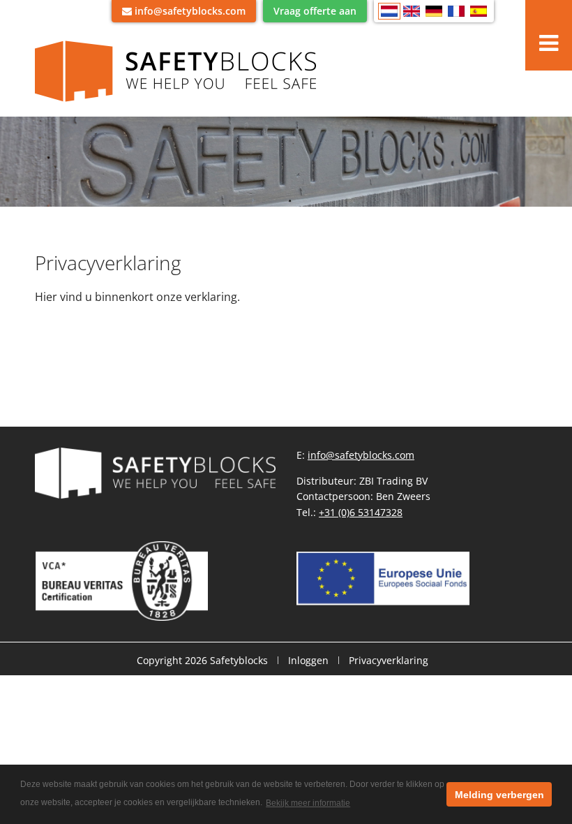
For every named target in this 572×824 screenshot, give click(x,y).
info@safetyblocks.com (361, 455)
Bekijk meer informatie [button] (308, 803)
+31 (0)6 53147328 (360, 512)
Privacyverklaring (388, 660)
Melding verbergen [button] (499, 794)
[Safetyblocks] (180, 70)
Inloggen (308, 660)
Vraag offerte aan (314, 10)
